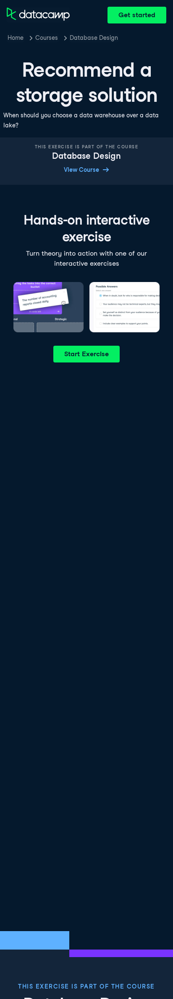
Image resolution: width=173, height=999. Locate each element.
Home (16, 37)
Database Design (94, 37)
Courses (46, 37)
